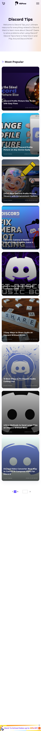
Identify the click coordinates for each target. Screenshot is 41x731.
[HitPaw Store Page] (3, 3)
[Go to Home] (20, 3)
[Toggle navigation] (37, 3)
